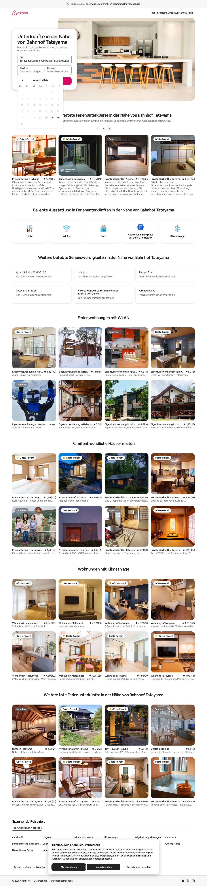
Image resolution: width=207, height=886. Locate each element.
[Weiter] (109, 128)
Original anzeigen (131, 4)
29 (52, 117)
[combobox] (44, 61)
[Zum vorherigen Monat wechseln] (23, 80)
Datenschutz (40, 880)
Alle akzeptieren (69, 867)
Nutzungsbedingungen (61, 880)
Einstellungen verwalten (138, 867)
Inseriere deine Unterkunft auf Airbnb (172, 12)
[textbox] (31, 71)
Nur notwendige (103, 867)
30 (58, 117)
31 (22, 123)
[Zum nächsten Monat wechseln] (58, 80)
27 (40, 117)
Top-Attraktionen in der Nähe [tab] (27, 827)
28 (46, 117)
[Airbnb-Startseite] (20, 13)
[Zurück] (97, 128)
